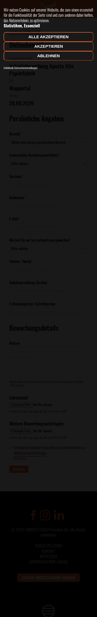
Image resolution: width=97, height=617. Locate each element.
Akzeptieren (48, 46)
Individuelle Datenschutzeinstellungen (20, 68)
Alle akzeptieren (48, 37)
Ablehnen (48, 56)
